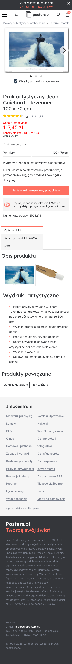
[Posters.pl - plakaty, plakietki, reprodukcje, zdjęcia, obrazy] (38, 14)
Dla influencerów (48, 453)
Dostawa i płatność (19, 446)
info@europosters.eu (27, 626)
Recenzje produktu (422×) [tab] (20, 238)
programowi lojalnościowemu (48, 206)
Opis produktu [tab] (13, 230)
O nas (10, 438)
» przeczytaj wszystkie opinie (22, 508)
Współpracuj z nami (50, 431)
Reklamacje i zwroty (19, 461)
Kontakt (11, 423)
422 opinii (37, 116)
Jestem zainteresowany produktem (36, 190)
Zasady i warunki (17, 453)
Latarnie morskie (14, 384)
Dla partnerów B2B (49, 476)
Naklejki (42, 423)
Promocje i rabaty (17, 476)
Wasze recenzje (16, 498)
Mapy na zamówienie (51, 498)
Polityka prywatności (20, 468)
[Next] (64, 50)
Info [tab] (7, 245)
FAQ (9, 431)
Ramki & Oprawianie (50, 416)
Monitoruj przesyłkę (19, 416)
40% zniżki (38, 384)
